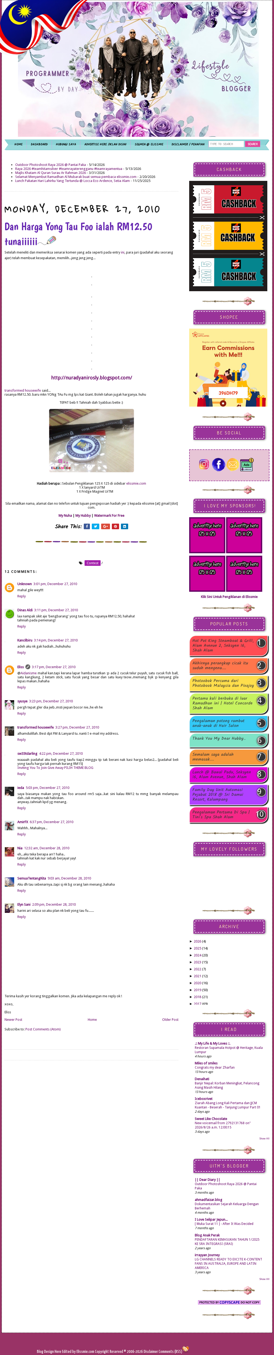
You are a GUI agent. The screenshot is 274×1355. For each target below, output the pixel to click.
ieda (20, 788)
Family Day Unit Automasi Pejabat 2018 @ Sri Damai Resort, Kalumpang (217, 795)
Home (92, 1020)
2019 (197, 990)
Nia (19, 848)
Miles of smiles (206, 1063)
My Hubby (83, 515)
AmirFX (22, 822)
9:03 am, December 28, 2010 (69, 878)
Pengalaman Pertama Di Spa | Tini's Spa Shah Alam (221, 815)
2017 (197, 1004)
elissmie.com (136, 483)
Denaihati (202, 1079)
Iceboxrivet (203, 1099)
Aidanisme (29, 673)
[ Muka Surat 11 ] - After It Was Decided (224, 1224)
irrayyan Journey (207, 1255)
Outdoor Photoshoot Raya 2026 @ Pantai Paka (50, 165)
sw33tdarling (27, 754)
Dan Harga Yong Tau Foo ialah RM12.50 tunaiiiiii (78, 234)
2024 (197, 955)
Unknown (24, 584)
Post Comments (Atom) (43, 1029)
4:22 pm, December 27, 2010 (61, 754)
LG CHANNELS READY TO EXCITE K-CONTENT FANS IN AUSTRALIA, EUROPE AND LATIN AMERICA (228, 1263)
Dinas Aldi (25, 610)
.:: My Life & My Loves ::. (212, 1043)
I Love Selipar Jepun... (211, 1219)
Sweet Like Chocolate (211, 1119)
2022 (197, 969)
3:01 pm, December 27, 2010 (55, 584)
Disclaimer (150, 1352)
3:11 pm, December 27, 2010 (56, 610)
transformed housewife (23, 390)
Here (58, 1352)
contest (92, 563)
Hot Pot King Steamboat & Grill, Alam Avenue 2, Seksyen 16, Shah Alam (223, 645)
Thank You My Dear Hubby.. (219, 739)
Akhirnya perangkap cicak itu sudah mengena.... (220, 666)
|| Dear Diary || (207, 1180)
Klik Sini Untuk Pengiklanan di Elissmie (229, 597)
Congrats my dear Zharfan (215, 1067)
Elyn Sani (24, 904)
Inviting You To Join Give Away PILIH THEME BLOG (55, 768)
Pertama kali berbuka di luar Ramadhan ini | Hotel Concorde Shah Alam (222, 703)
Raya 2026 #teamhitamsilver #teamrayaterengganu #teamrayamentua (68, 169)
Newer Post (13, 1020)
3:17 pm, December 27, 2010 (53, 667)
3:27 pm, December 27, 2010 (77, 727)
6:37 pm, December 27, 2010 (51, 822)
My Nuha (65, 515)
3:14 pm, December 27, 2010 (56, 640)
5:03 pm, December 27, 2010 (47, 788)
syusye (22, 701)
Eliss (20, 667)
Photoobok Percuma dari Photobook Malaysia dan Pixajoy (223, 683)
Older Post (170, 1020)
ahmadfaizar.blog (208, 1200)
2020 (197, 983)
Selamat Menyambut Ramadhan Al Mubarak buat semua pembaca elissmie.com (75, 177)
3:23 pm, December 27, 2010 (51, 701)
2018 (197, 997)
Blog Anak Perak (207, 1235)
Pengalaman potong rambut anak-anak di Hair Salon (218, 723)
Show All (264, 1138)
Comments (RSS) (170, 1352)
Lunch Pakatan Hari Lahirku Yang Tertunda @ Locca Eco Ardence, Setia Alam (72, 181)
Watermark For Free (109, 515)
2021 (197, 976)
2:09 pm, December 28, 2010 (54, 904)
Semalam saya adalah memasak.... (213, 757)
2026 (197, 941)
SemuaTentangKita (31, 878)
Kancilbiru (24, 640)
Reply (21, 596)
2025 (197, 948)
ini (122, 252)
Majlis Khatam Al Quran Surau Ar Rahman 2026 (50, 173)
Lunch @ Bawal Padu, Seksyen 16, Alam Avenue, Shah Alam (221, 775)
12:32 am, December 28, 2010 (46, 848)
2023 (197, 962)
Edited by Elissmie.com (78, 1352)
